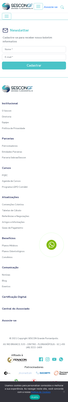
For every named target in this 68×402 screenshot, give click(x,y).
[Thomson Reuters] (61, 373)
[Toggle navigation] (38, 6)
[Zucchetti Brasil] (43, 373)
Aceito (34, 397)
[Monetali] (25, 373)
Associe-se (50, 7)
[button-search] (62, 7)
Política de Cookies (41, 392)
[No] (64, 391)
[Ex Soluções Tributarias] (7, 373)
